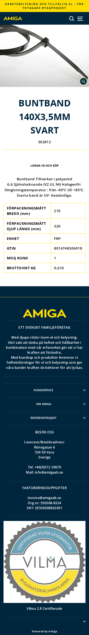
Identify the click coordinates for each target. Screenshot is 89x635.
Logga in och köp (44, 165)
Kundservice (43, 390)
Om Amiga (43, 404)
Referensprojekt (43, 418)
